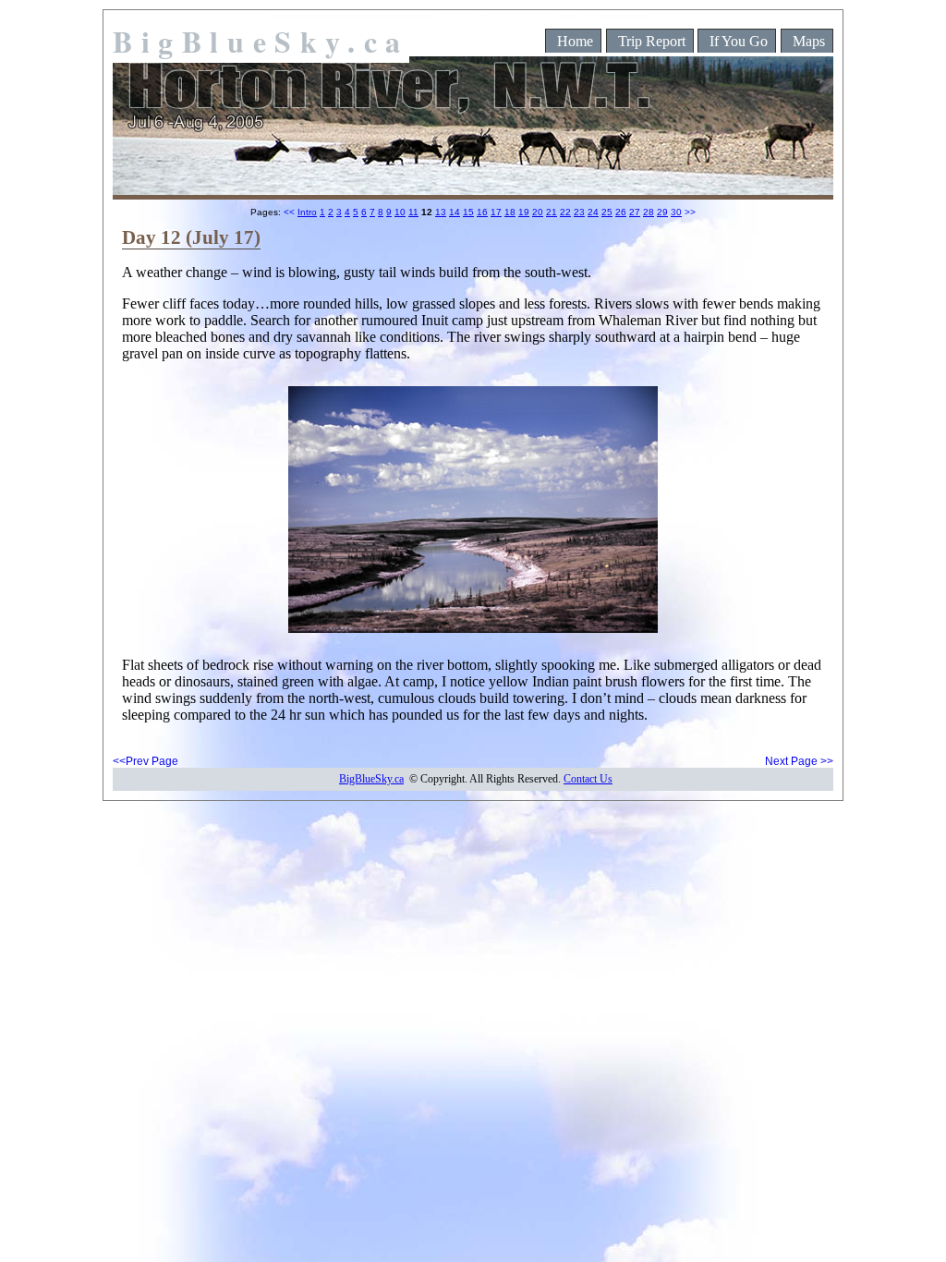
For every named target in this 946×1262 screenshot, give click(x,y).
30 (676, 212)
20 (537, 212)
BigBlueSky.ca (261, 41)
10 (400, 212)
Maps (809, 41)
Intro (307, 212)
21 (551, 212)
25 (606, 212)
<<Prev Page (145, 761)
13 (440, 212)
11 (413, 212)
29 (662, 212)
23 (579, 212)
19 (523, 212)
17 (496, 212)
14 (454, 212)
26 (620, 212)
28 (648, 212)
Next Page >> (799, 761)
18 (509, 212)
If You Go (739, 41)
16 (482, 212)
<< (289, 212)
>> (690, 212)
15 (468, 212)
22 (565, 212)
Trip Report (651, 41)
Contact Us (588, 778)
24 (593, 212)
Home (575, 41)
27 (634, 212)
